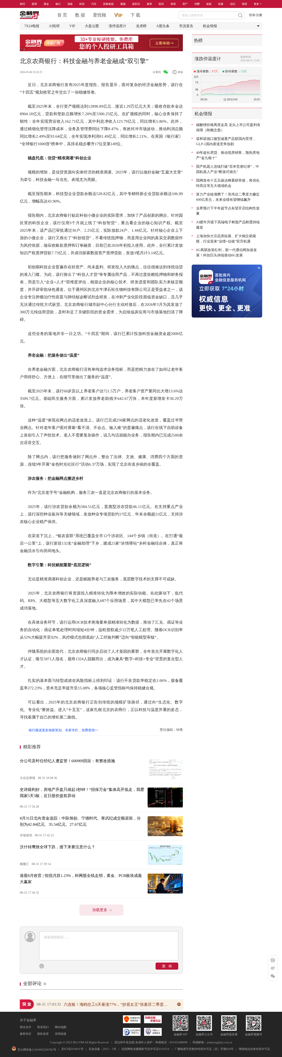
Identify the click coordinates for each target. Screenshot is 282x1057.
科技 (82, 4)
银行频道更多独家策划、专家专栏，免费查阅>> (63, 730)
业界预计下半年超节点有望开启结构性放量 (228, 210)
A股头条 (162, 26)
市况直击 (186, 26)
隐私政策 (43, 1033)
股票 (34, 4)
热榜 (198, 40)
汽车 (93, 4)
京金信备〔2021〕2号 (102, 1049)
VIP (72, 26)
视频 (123, 4)
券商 (173, 4)
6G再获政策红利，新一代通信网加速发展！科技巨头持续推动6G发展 (226, 252)
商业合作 (25, 1027)
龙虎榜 (141, 26)
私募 (220, 4)
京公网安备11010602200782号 (36, 1049)
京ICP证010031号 (72, 1049)
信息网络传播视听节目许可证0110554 (145, 1049)
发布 (168, 966)
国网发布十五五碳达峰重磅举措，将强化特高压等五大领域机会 (228, 183)
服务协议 (25, 1033)
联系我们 (43, 1027)
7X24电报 (31, 26)
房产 (185, 4)
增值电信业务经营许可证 (254, 1049)
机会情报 (210, 26)
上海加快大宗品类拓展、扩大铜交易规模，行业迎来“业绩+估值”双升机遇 (226, 238)
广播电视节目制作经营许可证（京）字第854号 (204, 1049)
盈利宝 (136, 4)
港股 (209, 4)
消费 (197, 4)
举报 (180, 72)
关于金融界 (28, 1020)
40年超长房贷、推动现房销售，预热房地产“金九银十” (228, 155)
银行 (58, 4)
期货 (244, 4)
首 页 (62, 15)
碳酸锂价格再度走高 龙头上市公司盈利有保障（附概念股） (228, 127)
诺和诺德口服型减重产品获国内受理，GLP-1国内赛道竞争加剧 (226, 141)
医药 (161, 4)
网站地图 (60, 1027)
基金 (46, 4)
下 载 (135, 15)
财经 (22, 4)
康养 (149, 4)
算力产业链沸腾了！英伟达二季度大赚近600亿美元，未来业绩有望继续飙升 (228, 196)
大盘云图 (92, 26)
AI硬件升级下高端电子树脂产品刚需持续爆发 (228, 224)
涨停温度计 (117, 26)
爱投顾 (99, 15)
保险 (70, 4)
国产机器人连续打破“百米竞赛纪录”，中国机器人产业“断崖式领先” (227, 169)
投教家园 (108, 4)
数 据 (80, 15)
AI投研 (54, 26)
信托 (232, 4)
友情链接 (60, 1033)
